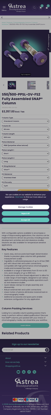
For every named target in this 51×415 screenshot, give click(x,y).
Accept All (25, 220)
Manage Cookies (25, 207)
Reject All (25, 213)
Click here (19, 197)
